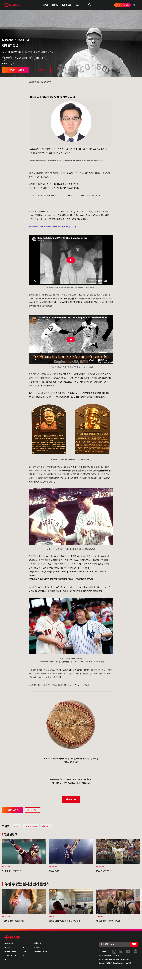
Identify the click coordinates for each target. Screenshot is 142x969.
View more (71, 799)
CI (5, 960)
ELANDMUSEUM (23, 58)
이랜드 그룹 (12, 937)
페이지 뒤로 (138, 898)
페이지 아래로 (138, 892)
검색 (89, 5)
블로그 (120, 951)
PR (24, 943)
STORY (55, 5)
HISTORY (8, 947)
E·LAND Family (109, 944)
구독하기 (116, 956)
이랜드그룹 (12, 5)
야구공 (7, 58)
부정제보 (37, 947)
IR (23, 947)
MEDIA (25, 956)
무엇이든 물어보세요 (40, 951)
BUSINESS (66, 5)
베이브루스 (40, 58)
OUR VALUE (8, 943)
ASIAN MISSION (10, 956)
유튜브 (128, 951)
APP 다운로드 (124, 5)
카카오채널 (136, 951)
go (134, 944)
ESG (24, 951)
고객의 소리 (37, 943)
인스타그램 (114, 952)
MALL (45, 5)
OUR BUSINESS (10, 951)
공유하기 (33, 810)
